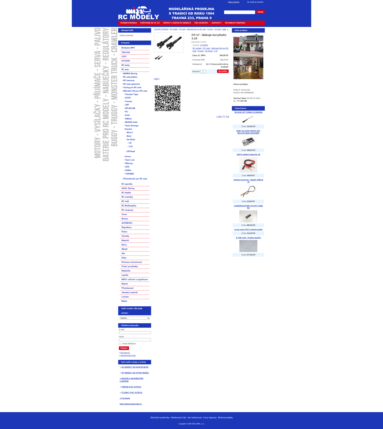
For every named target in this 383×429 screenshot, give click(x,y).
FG (126, 112)
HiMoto (128, 119)
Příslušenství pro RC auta (135, 179)
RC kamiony (128, 80)
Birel (129, 136)
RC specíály (126, 184)
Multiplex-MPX (128, 48)
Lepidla (124, 275)
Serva (124, 214)
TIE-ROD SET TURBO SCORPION (248, 112)
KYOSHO (204, 45)
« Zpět (218, 117)
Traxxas (128, 101)
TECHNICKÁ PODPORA (235, 23)
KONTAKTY (216, 23)
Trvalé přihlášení (129, 344)
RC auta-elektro (130, 77)
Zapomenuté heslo (128, 355)
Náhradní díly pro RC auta (196, 29)
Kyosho (210, 29)
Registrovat (125, 353)
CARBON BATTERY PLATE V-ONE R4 (248, 207)
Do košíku (223, 71)
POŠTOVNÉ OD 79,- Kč (150, 23)
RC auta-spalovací (131, 84)
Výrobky (125, 236)
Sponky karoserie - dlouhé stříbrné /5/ (248, 181)
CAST (124, 56)
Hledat (260, 12)
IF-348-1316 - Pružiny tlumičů (248, 238)
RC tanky (125, 65)
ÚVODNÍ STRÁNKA (128, 23)
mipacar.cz (140, 11)
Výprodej (125, 52)
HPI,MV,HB (130, 108)
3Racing (129, 163)
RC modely (174, 29)
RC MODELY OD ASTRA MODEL (135, 373)
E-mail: (122, 329)
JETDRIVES (126, 223)
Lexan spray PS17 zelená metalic (248, 229)
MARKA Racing (130, 73)
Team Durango (132, 125)
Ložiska (125, 297)
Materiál (125, 240)
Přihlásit (123, 348)
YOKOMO (129, 174)
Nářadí (124, 249)
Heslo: (121, 337)
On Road (217, 29)
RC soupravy (127, 210)
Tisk (227, 117)
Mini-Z (130, 132)
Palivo (124, 232)
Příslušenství (127, 288)
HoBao (128, 170)
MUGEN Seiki (131, 122)
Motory (124, 219)
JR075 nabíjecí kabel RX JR (248, 155)
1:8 (130, 143)
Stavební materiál (129, 292)
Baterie (124, 284)
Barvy (124, 245)
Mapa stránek (233, 2)
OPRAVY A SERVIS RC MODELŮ (177, 23)
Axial (127, 115)
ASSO (128, 98)
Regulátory (126, 227)
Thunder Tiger (131, 94)
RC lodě (125, 201)
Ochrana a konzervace (131, 262)
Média (124, 301)
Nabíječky (125, 271)
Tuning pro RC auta (132, 87)
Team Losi (130, 160)
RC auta (182, 29)
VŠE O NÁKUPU (201, 23)
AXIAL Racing (127, 188)
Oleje (123, 258)
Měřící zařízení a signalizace (134, 279)
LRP (127, 105)
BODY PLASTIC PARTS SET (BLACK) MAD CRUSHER (248, 132)
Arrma (128, 156)
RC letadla (126, 193)
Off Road (131, 151)
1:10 (224, 29)
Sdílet (156, 79)
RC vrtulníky (127, 197)
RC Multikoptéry (128, 206)
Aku (123, 253)
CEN (127, 167)
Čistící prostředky (129, 266)
